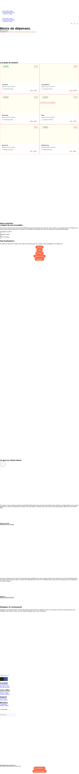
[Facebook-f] (6, 679)
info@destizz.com (4, 675)
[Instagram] (2, 679)
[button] (39, 16)
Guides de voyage (7, 13)
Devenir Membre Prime (9, 12)
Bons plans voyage (8, 11)
